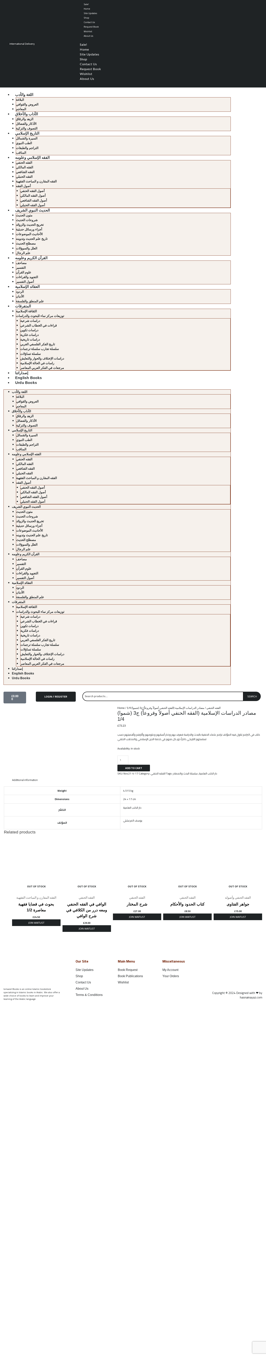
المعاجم (21, 109)
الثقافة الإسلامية (26, 311)
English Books (28, 378)
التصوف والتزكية (26, 128)
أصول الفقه (23, 186)
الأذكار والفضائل (26, 123)
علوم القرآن (23, 272)
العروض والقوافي (27, 104)
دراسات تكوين (29, 330)
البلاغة (20, 99)
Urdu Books (26, 383)
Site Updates (90, 13)
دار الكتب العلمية (208, 773)
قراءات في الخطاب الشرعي (38, 325)
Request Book (91, 26)
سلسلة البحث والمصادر (185, 773)
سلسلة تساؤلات (30, 353)
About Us (88, 36)
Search (252, 696)
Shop (86, 17)
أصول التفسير (25, 281)
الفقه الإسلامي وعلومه (32, 157)
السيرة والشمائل (26, 138)
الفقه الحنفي (24, 162)
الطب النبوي (24, 143)
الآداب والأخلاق (26, 114)
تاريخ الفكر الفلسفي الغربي (37, 344)
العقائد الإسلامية (27, 287)
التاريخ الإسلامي (27, 133)
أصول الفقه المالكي (33, 195)
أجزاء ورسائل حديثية (29, 229)
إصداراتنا (21, 373)
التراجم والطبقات (27, 148)
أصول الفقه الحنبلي (32, 205)
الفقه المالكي (24, 167)
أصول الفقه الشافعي (33, 200)
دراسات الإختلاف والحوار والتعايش (42, 358)
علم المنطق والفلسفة (30, 301)
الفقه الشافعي (25, 172)
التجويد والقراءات (27, 277)
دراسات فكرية (29, 334)
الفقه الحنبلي (24, 176)
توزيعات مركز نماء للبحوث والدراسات (40, 316)
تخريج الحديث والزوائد (30, 224)
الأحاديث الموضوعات (29, 234)
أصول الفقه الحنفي (32, 191)
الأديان (20, 296)
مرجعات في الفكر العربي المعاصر (42, 367)
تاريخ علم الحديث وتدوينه (32, 238)
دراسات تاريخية (30, 339)
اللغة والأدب (24, 95)
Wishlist (88, 31)
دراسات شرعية (30, 320)
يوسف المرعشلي (132, 820)
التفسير (21, 267)
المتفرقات (23, 306)
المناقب (21, 152)
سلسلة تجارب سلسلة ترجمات (39, 349)
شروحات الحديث (27, 220)
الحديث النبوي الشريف (32, 210)
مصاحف (21, 263)
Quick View (36, 890)
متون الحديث (24, 215)
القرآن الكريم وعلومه (31, 258)
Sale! (86, 4)
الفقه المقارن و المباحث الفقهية (36, 181)
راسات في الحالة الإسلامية (37, 363)
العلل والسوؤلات (26, 248)
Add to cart (133, 768)
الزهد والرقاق (24, 119)
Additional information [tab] (25, 779)
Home (87, 8)
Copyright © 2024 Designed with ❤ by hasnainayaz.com (237, 995)
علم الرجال (23, 253)
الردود (20, 291)
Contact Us (89, 22)
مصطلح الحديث (26, 243)
